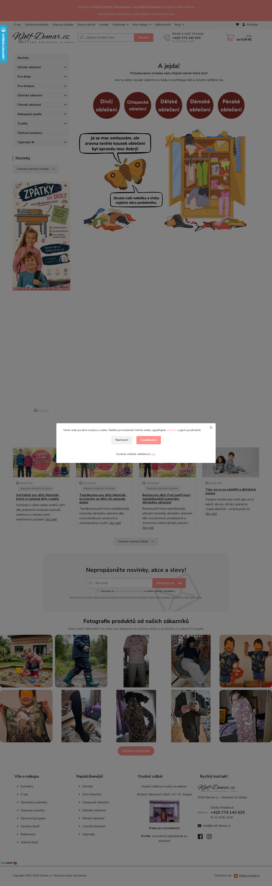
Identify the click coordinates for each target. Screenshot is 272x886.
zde (153, 454)
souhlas (172, 430)
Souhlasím (149, 440)
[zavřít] (211, 427)
